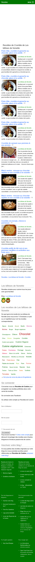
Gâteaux (4, 353)
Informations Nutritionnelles (24, 544)
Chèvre (14, 334)
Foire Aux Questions (8, 509)
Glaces (23, 353)
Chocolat (24, 334)
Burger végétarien (20, 329)
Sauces (22, 367)
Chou (3, 338)
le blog (22, 485)
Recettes (4, 2)
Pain (3, 360)
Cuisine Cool (23, 524)
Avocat (17, 326)
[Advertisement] (17, 23)
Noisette (29, 357)
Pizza (17, 363)
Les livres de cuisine (25, 506)
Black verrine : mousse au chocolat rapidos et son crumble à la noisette (15, 171)
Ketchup (29, 353)
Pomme (28, 363)
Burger (11, 329)
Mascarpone (6, 357)
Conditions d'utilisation (9, 476)
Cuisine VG (23, 517)
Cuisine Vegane (22, 341)
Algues (4, 326)
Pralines (5, 367)
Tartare (4, 370)
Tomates (5, 374)
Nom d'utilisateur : (6, 406)
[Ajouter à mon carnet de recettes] (24, 53)
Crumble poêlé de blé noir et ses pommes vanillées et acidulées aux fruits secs (15, 250)
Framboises (12, 350)
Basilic (23, 326)
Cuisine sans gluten (8, 342)
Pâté (18, 360)
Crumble (25, 338)
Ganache (28, 350)
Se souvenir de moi (9, 429)
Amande (10, 326)
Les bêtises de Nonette (24, 56)
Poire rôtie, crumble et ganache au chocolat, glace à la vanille (15, 52)
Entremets (28, 346)
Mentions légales (7, 473)
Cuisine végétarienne (12, 346)
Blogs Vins (23, 511)
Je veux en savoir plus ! (26, 471)
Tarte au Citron (12, 370)
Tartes (21, 370)
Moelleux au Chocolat (17, 357)
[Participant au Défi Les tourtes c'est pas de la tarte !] (3, 300)
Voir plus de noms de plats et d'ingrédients (17, 377)
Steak (28, 367)
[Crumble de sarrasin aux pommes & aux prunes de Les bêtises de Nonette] (8, 152)
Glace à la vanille (14, 353)
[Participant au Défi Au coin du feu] (8, 300)
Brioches (29, 326)
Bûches (4, 329)
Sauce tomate (14, 367)
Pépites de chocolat (8, 363)
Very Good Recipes (8, 543)
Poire (22, 363)
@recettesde (28, 485)
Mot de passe (5, 418)
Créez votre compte (23, 435)
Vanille (13, 374)
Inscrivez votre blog (8, 501)
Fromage (20, 350)
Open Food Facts (25, 550)
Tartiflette (27, 370)
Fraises (4, 350)
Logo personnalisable (8, 513)
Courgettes (16, 338)
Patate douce (11, 360)
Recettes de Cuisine (6, 462)
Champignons (6, 334)
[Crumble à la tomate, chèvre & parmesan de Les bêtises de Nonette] (8, 230)
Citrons (9, 338)
